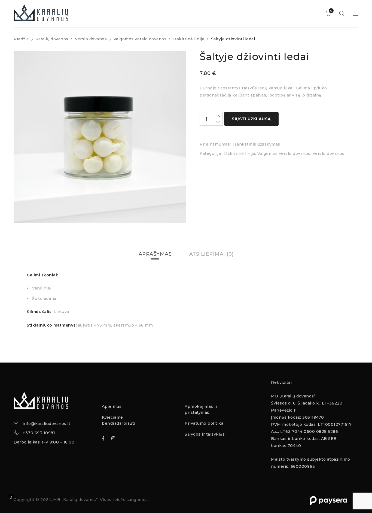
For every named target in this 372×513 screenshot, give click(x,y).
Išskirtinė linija (189, 39)
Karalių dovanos (51, 39)
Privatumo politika (204, 423)
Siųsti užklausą (251, 118)
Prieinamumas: (215, 144)
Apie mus (111, 406)
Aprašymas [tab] (155, 254)
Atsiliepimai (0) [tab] (211, 254)
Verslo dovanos (91, 39)
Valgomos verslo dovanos (140, 39)
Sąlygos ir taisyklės (205, 434)
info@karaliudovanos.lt (46, 423)
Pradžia (21, 39)
